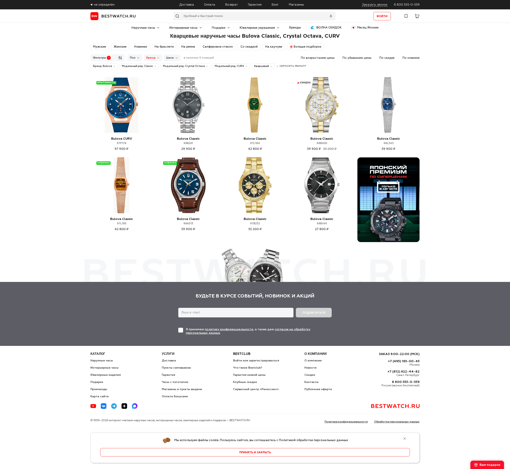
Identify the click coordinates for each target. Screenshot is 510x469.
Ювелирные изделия (105, 375)
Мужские (99, 46)
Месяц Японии (368, 27)
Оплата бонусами (175, 396)
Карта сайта (99, 396)
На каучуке (273, 46)
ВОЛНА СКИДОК (329, 27)
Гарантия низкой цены (249, 375)
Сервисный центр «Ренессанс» (256, 389)
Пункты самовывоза (176, 367)
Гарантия (255, 4)
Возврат (231, 4)
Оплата (209, 4)
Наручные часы (143, 27)
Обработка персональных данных (397, 422)
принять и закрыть (255, 452)
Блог (275, 4)
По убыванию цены (356, 57)
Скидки (309, 375)
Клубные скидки (245, 382)
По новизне (411, 57)
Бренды (295, 27)
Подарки (218, 27)
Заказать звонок (374, 4)
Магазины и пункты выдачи (182, 389)
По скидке (386, 57)
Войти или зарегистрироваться (256, 360)
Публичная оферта (318, 389)
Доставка (186, 4)
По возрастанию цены (317, 57)
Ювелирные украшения (257, 27)
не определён (104, 4)
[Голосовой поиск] (331, 16)
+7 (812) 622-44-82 (403, 371)
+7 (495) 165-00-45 (404, 361)
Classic (188, 141)
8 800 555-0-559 (407, 4)
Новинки (140, 46)
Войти (382, 16)
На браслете (164, 46)
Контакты (311, 382)
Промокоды (98, 389)
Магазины (296, 4)
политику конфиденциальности (229, 329)
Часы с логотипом (175, 382)
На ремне (188, 46)
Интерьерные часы (183, 27)
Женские (120, 46)
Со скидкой (249, 46)
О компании (313, 360)
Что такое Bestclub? (247, 367)
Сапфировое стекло (218, 46)
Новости (310, 367)
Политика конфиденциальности (346, 422)
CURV (121, 141)
